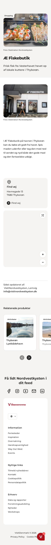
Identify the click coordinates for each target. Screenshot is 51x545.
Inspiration (13, 437)
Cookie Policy (34, 537)
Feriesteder (14, 433)
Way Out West (15, 449)
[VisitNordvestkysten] (17, 404)
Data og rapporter (17, 500)
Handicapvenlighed (18, 445)
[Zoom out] (42, 262)
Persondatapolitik (17, 482)
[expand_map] (43, 215)
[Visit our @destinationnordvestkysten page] (25, 391)
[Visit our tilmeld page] (33, 391)
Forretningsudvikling (19, 504)
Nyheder (12, 508)
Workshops (14, 512)
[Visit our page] (8, 391)
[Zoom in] (42, 254)
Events (11, 453)
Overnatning (14, 441)
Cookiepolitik (15, 478)
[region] (25, 238)
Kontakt (12, 474)
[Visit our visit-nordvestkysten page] (42, 391)
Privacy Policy (17, 537)
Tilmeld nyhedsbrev (18, 470)
